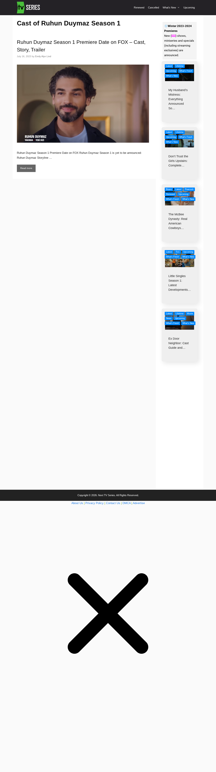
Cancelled (153, 7)
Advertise (139, 503)
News (168, 318)
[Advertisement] (180, 432)
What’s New (169, 7)
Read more (26, 168)
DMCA (127, 503)
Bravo (169, 189)
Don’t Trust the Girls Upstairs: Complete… (178, 161)
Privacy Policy (94, 503)
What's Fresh (185, 71)
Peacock (189, 189)
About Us (77, 503)
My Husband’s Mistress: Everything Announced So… (178, 99)
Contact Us (113, 503)
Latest (169, 66)
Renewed (139, 7)
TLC (178, 252)
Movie (190, 313)
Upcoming (189, 7)
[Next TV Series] (29, 7)
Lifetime (179, 66)
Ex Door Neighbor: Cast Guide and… (178, 343)
